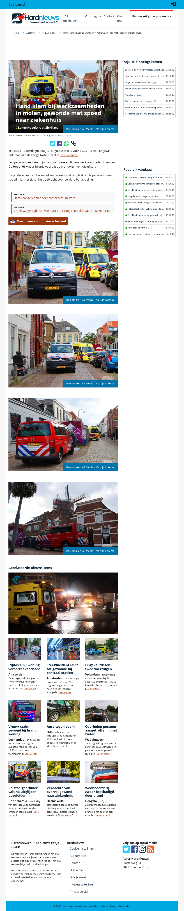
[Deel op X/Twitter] (52, 144)
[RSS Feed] (150, 851)
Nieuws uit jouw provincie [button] (150, 16)
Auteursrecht (79, 856)
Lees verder (30, 688)
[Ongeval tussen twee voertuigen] (101, 649)
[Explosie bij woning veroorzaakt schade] (24, 649)
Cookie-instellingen (82, 849)
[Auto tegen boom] (63, 711)
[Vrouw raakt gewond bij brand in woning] (24, 711)
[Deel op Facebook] (59, 144)
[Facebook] (134, 851)
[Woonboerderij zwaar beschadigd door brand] (101, 772)
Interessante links (82, 884)
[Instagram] (142, 851)
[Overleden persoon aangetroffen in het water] (101, 711)
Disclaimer (77, 870)
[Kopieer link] (73, 144)
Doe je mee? (78, 877)
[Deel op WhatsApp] (66, 144)
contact (39, 877)
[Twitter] (126, 851)
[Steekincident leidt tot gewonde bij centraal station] (63, 649)
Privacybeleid (79, 892)
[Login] (173, 4)
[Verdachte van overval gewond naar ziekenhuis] (63, 772)
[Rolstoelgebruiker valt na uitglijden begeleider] (24, 772)
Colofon (75, 863)
